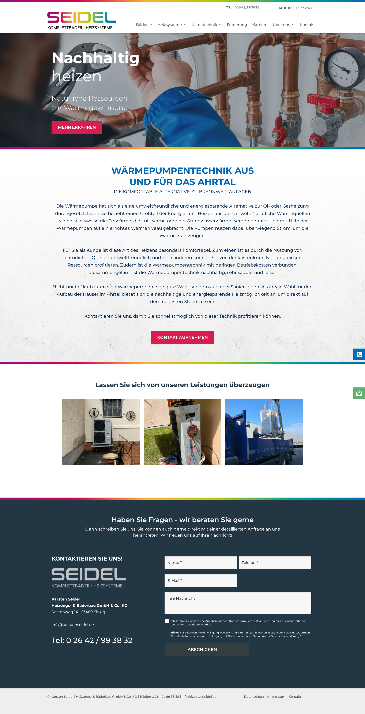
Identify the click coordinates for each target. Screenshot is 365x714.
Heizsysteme (169, 24)
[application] (150, 25)
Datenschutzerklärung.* (286, 636)
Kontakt (307, 24)
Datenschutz (254, 697)
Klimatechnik (204, 24)
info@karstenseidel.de (73, 624)
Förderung (237, 24)
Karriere (259, 24)
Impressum (276, 697)
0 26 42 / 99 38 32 (99, 640)
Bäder (142, 24)
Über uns (281, 24)
